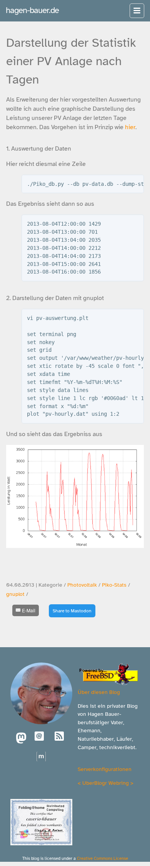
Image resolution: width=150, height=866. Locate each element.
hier (130, 127)
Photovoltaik (82, 585)
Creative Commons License (102, 858)
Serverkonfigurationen (105, 769)
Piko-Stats (114, 585)
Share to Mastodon (72, 610)
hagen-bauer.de (32, 10)
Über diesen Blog (99, 692)
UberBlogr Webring (105, 782)
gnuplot (15, 594)
